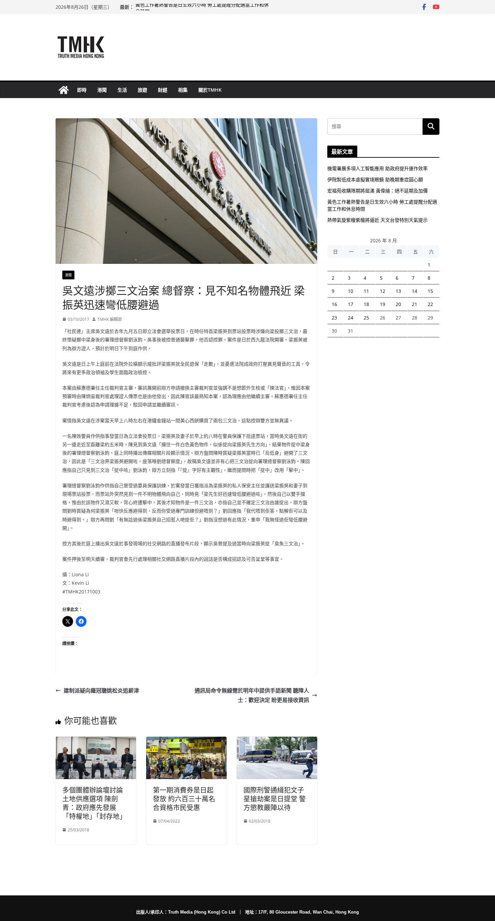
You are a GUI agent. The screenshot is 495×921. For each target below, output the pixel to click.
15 (430, 291)
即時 (82, 90)
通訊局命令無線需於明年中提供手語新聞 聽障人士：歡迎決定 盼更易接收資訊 (252, 695)
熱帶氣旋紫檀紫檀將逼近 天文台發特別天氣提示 (377, 220)
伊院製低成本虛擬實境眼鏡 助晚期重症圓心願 (375, 179)
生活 (122, 90)
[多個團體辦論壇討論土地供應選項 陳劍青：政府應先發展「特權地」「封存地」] (96, 741)
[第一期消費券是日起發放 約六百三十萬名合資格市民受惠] (186, 741)
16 (334, 304)
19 (382, 304)
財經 (162, 90)
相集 (183, 90)
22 (430, 304)
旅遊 (142, 90)
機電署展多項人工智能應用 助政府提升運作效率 (377, 168)
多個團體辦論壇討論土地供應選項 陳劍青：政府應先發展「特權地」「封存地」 (94, 803)
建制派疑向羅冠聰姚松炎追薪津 (101, 690)
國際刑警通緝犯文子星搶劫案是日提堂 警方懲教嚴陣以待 (274, 799)
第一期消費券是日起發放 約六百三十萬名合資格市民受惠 (184, 799)
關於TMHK (210, 90)
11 (366, 291)
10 (350, 291)
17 (350, 304)
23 (334, 317)
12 (382, 291)
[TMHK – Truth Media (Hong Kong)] (64, 90)
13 (398, 291)
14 (414, 291)
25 (366, 317)
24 (350, 317)
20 (398, 304)
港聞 (102, 90)
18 (366, 304)
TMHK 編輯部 (109, 319)
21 (414, 304)
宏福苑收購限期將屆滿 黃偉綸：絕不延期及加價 (377, 190)
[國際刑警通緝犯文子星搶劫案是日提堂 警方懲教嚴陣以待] (277, 741)
